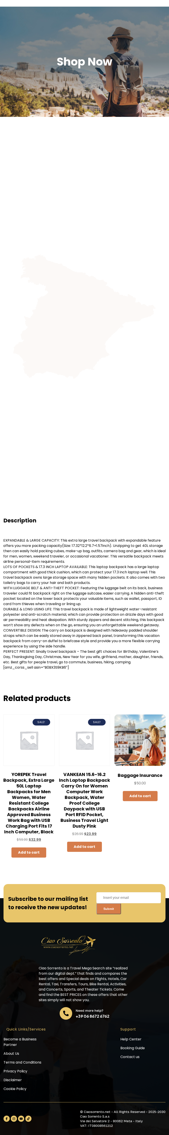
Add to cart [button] (29, 852)
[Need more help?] (66, 1013)
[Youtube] (21, 1119)
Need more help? (89, 1010)
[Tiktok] (28, 1119)
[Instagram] (14, 1119)
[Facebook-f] (7, 1119)
